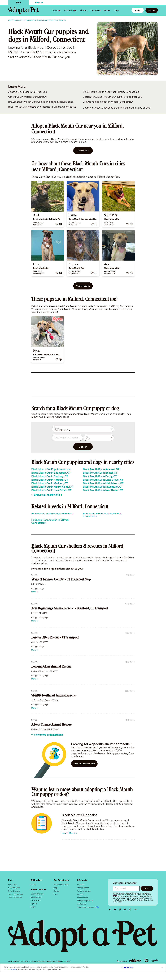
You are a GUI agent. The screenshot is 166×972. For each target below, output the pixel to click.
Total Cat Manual (15, 897)
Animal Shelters (37, 894)
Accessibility (82, 897)
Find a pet (12, 884)
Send (147, 888)
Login (137, 10)
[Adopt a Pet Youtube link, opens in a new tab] (125, 909)
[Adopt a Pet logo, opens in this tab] (83, 938)
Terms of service (84, 891)
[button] (56, 224)
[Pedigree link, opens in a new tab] (146, 960)
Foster (107, 10)
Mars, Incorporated (84, 901)
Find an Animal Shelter (84, 763)
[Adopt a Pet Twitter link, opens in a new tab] (115, 909)
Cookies (80, 894)
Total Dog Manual (15, 894)
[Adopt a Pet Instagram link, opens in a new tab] (130, 909)
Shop (116, 10)
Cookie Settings (64, 961)
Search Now (83, 150)
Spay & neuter (14, 891)
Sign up (151, 10)
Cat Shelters (35, 900)
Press (56, 894)
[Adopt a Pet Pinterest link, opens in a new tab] (120, 909)
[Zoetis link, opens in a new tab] (154, 960)
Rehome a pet (14, 888)
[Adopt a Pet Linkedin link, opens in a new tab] (135, 909)
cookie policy (12, 969)
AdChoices (81, 904)
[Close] (162, 967)
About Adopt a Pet (61, 884)
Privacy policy (83, 888)
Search (83, 446)
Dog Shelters (36, 897)
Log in (33, 907)
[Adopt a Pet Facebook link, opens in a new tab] (110, 909)
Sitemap (80, 884)
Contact (57, 891)
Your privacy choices (86, 907)
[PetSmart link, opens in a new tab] (135, 960)
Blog (55, 888)
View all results (83, 286)
